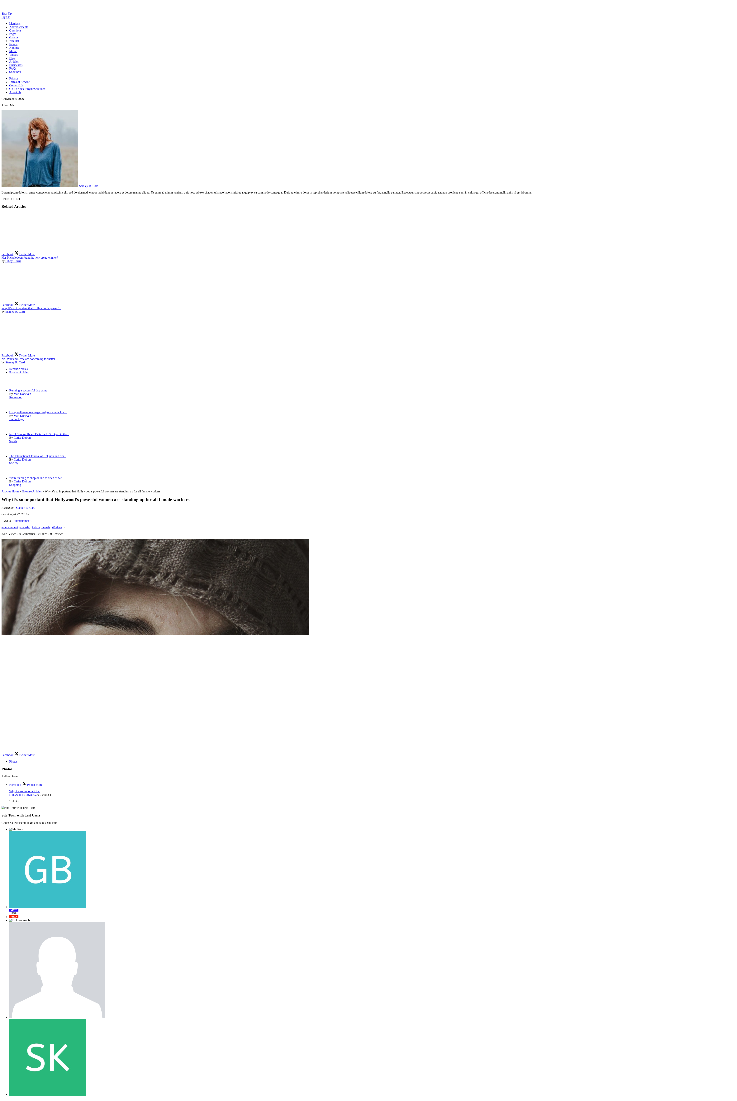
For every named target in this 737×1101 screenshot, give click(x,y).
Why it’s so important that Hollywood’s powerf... (31, 308)
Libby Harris (13, 261)
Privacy (13, 78)
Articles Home (10, 491)
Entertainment (21, 520)
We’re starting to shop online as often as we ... (37, 478)
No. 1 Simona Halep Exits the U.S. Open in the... (39, 434)
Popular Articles (19, 372)
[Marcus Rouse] (13, 913)
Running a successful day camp (28, 390)
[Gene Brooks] (47, 869)
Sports (13, 441)
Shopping (15, 484)
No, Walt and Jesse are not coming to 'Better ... (30, 359)
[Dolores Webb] (19, 920)
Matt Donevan (22, 393)
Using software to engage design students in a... (38, 412)
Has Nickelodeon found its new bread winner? (30, 257)
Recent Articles (18, 369)
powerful (24, 527)
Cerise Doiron (22, 437)
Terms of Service (19, 82)
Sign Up (7, 13)
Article (36, 527)
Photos (13, 761)
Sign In (6, 17)
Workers (57, 527)
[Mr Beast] (16, 829)
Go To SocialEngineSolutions (27, 88)
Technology (16, 419)
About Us (15, 92)
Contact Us (16, 85)
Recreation (15, 397)
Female (45, 527)
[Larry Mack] (57, 970)
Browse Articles (32, 491)
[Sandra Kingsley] (47, 1057)
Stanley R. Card (88, 186)
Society (13, 463)
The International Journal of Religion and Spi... (37, 456)
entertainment (10, 527)
